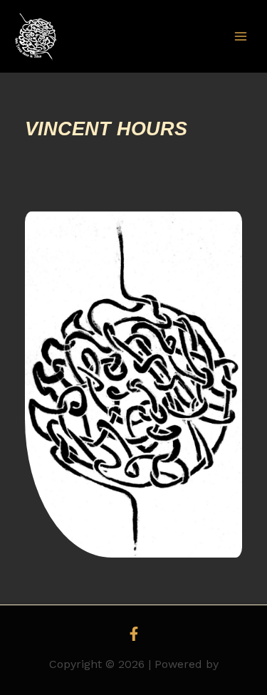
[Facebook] (134, 634)
